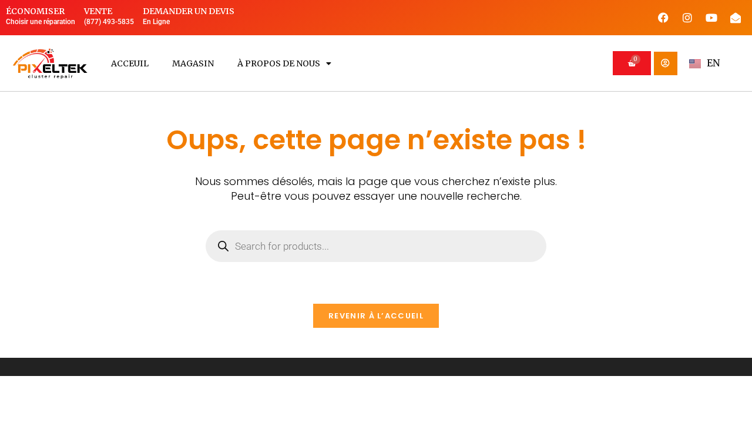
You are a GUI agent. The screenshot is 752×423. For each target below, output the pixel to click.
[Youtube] (711, 17)
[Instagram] (687, 17)
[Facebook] (663, 17)
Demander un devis (188, 11)
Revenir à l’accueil (376, 315)
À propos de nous (278, 63)
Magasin (193, 63)
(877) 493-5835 (109, 22)
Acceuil (130, 63)
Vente (98, 11)
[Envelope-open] (735, 17)
